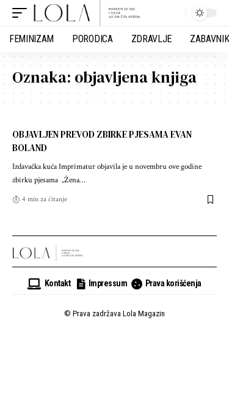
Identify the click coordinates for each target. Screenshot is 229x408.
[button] (22, 13)
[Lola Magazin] (87, 13)
